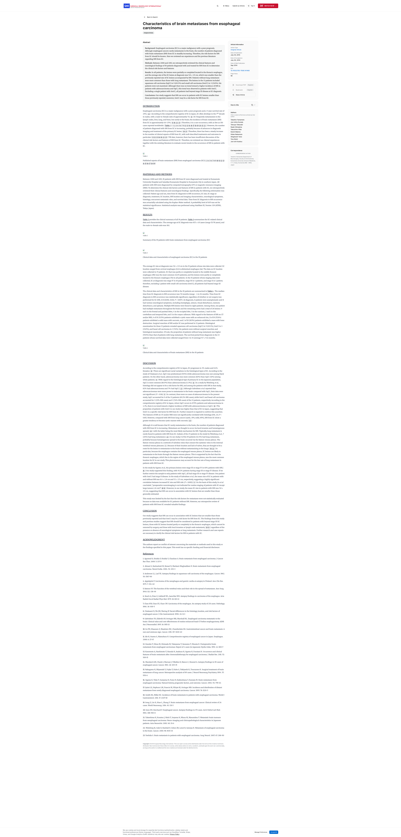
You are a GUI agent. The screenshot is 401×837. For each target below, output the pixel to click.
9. (143, 619)
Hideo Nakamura (236, 134)
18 (196, 125)
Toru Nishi (234, 139)
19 (198, 125)
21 (202, 125)
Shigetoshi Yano (236, 137)
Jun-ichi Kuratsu (236, 141)
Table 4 (210, 291)
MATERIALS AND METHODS (157, 174)
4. (143, 581)
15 (146, 163)
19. (144, 702)
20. (144, 710)
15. (144, 669)
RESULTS (147, 214)
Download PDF (244, 85)
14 (189, 125)
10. (144, 629)
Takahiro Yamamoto (237, 120)
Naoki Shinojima (236, 127)
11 (191, 117)
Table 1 (168, 125)
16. (144, 680)
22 (149, 114)
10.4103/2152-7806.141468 (240, 70)
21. (144, 717)
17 (193, 125)
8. (143, 611)
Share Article (240, 95)
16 (174, 123)
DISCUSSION (149, 363)
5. (143, 589)
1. (143, 559)
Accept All (274, 832)
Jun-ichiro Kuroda (237, 122)
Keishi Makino (235, 132)
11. (144, 637)
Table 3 (191, 219)
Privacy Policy (174, 834)
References (148, 553)
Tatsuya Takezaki (237, 124)
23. (144, 735)
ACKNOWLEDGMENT (154, 539)
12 (185, 125)
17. (144, 687)
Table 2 (146, 219)
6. (143, 596)
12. (144, 644)
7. (143, 604)
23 (179, 123)
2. (143, 566)
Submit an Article (239, 6)
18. (144, 695)
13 (187, 125)
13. (144, 652)
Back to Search (152, 17)
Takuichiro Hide (236, 129)
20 (200, 125)
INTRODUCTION (151, 106)
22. (144, 728)
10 (217, 160)
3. (143, 574)
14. (144, 662)
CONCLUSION (150, 510)
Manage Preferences (261, 832)
